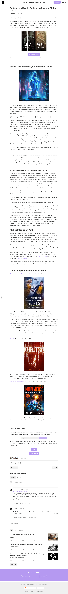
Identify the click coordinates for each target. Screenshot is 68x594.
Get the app (40, 587)
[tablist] (15, 477)
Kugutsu (12, 338)
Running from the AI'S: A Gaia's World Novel (23, 274)
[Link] (8, 66)
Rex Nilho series (42, 256)
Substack (27, 591)
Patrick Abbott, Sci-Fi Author (16, 13)
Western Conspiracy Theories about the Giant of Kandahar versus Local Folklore (26, 536)
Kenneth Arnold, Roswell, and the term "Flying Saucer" (26, 544)
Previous (15, 468)
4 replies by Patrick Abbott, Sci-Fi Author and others (25, 517)
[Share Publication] (51, 2)
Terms (37, 584)
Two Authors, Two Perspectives (17, 557)
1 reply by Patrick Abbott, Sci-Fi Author (22, 503)
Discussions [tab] (20, 530)
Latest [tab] (14, 530)
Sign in (64, 2)
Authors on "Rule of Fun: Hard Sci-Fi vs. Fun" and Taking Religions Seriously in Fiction (27, 554)
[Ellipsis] (57, 490)
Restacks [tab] (19, 477)
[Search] (48, 2)
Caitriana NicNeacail (17, 489)
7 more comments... (14, 523)
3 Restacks (25, 458)
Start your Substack (30, 587)
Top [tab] (11, 530)
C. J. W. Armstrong (17, 508)
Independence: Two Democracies (19, 382)
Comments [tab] (13, 477)
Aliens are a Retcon (14, 546)
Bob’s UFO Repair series (24, 258)
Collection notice (43, 584)
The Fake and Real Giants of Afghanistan (22, 534)
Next (54, 468)
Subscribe (57, 2)
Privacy (33, 584)
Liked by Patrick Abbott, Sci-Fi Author (20, 491)
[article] (34, 537)
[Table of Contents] (1, 297)
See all (12, 564)
